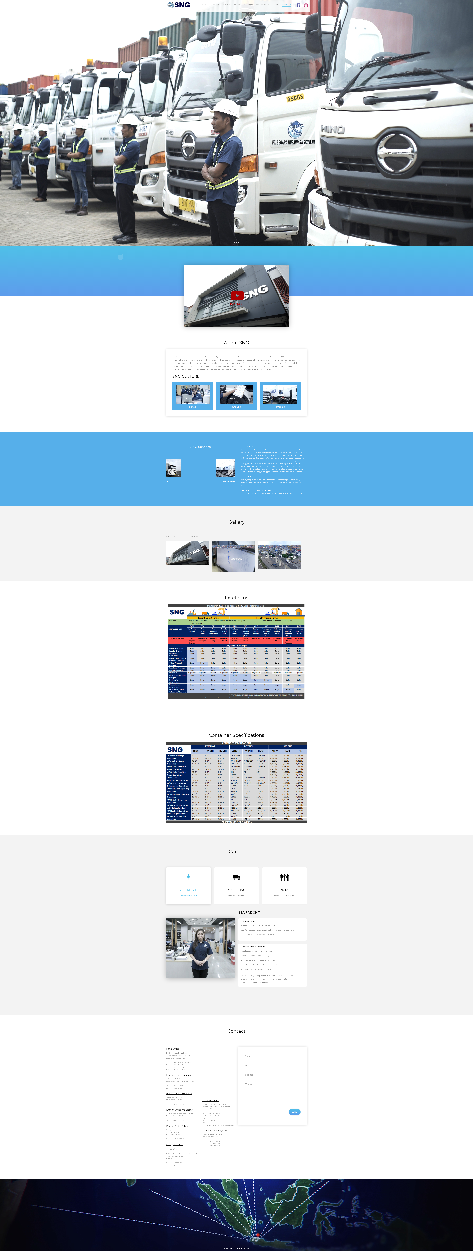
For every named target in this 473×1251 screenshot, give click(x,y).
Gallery (237, 5)
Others (194, 536)
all (167, 536)
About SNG (215, 5)
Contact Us (286, 5)
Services (226, 5)
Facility (176, 536)
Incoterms (248, 5)
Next (470, 124)
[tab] (188, 885)
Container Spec (262, 5)
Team (185, 536)
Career (275, 5)
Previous (3, 124)
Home (204, 5)
